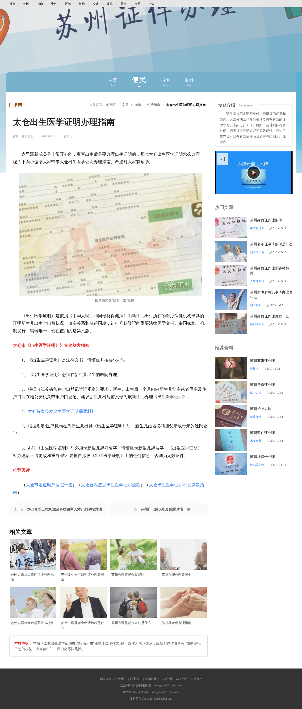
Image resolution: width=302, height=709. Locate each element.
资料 (54, 3)
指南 (40, 3)
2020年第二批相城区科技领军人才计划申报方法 (64, 509)
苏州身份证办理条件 (266, 220)
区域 (68, 3)
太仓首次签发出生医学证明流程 (110, 484)
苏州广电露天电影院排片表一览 (165, 509)
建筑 (110, 3)
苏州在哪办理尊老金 (176, 574)
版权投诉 (181, 679)
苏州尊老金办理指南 (176, 623)
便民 (26, 3)
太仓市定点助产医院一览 (49, 484)
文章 (125, 105)
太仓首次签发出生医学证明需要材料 (62, 411)
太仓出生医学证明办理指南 (186, 105)
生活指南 (153, 105)
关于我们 (120, 679)
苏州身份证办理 (262, 385)
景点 (123, 3)
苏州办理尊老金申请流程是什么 (82, 625)
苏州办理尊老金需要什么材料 (32, 623)
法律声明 (166, 679)
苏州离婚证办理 (262, 361)
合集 (151, 3)
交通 (96, 3)
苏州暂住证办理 (262, 433)
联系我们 (136, 679)
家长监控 (196, 679)
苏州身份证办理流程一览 (269, 316)
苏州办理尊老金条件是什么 (131, 623)
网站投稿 (105, 679)
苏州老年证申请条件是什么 (271, 244)
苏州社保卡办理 (262, 457)
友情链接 (151, 679)
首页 (12, 3)
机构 (82, 3)
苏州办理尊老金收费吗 (127, 574)
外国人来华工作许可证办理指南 (32, 577)
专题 (137, 3)
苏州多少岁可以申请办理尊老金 (82, 577)
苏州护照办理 (260, 409)
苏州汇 (111, 105)
